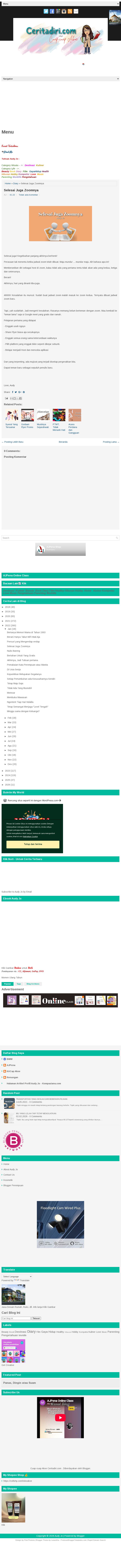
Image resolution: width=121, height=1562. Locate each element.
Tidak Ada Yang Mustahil (19, 688)
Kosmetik (8, 1180)
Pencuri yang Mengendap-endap (23, 641)
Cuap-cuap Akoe (10, 70)
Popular (7, 984)
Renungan (12, 1077)
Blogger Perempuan (13, 1185)
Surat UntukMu (10, 64)
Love (6, 593)
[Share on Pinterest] (24, 392)
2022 (7, 625)
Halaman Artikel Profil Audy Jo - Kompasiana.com (34, 1083)
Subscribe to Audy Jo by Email (17, 891)
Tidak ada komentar (28, 195)
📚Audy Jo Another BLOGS (93, 64)
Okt (9, 755)
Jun (9, 736)
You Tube (41, 64)
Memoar (11, 693)
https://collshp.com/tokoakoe (17, 1481)
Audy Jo (59, 1536)
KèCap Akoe (13, 1071)
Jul (9, 741)
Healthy (59, 590)
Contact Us (9, 1174)
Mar (10, 722)
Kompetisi (108, 590)
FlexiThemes (29, 1540)
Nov (10, 759)
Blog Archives (33, 984)
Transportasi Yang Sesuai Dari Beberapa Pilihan (41, 1099)
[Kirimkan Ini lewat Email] (11, 398)
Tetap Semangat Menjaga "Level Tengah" (27, 706)
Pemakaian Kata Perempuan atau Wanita (27, 665)
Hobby (79, 590)
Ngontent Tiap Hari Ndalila (20, 702)
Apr (9, 727)
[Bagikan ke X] (17, 398)
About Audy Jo (10, 1169)
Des (10, 764)
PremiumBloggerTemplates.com (73, 1540)
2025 (7, 780)
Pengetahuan (25, 593)
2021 (7, 621)
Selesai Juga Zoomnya (21, 190)
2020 (7, 616)
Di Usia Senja (14, 669)
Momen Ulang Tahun (12, 977)
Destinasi (9, 590)
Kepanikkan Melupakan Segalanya (24, 674)
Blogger (86, 1468)
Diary (15, 183)
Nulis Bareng (13, 651)
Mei (9, 732)
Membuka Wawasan (17, 697)
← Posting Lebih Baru (12, 442)
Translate (24, 1280)
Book (38, 590)
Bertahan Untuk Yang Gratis (21, 655)
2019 (7, 611)
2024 (7, 775)
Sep (10, 750)
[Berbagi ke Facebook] (20, 398)
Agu (10, 745)
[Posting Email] (6, 398)
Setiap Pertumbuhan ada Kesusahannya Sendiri (31, 679)
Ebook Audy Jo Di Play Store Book (63, 64)
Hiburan (69, 590)
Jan (9, 629)
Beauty (30, 590)
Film (51, 590)
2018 (7, 607)
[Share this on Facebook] (12, 392)
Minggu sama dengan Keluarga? (23, 711)
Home (8, 183)
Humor (97, 590)
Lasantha (55, 1540)
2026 (7, 784)
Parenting (40, 593)
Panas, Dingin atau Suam (19, 1382)
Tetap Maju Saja (15, 683)
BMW (9, 1059)
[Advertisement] (60, 104)
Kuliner (20, 590)
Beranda (25, 70)
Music (13, 593)
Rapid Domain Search (97, 1540)
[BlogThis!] (14, 398)
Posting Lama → (111, 442)
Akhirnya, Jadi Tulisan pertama (22, 660)
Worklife (51, 593)
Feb (10, 718)
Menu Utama (27, 64)
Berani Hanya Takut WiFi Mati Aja (23, 637)
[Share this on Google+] (20, 392)
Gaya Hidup (48, 1331)
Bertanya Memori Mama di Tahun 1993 (26, 632)
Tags (19, 984)
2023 (7, 770)
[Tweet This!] (16, 392)
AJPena (11, 1065)
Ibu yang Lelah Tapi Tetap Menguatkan (36, 1113)
